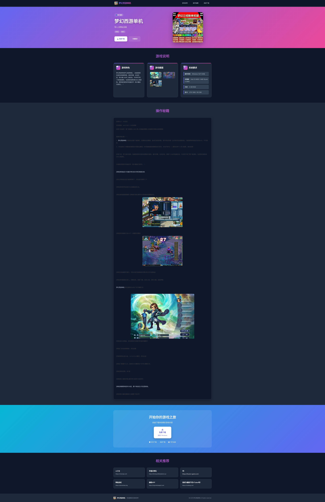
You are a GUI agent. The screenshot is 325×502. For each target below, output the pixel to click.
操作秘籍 (195, 3)
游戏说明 (185, 3)
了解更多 (135, 39)
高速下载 (206, 3)
